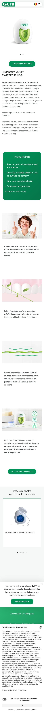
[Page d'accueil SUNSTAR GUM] (8, 4)
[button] (20, 54)
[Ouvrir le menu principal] (40, 4)
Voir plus (20, 539)
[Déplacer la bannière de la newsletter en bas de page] (41, 584)
